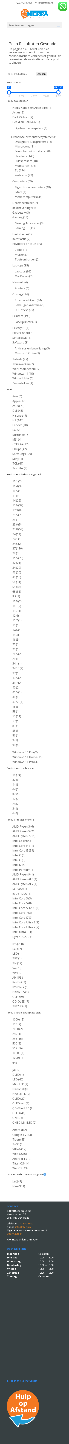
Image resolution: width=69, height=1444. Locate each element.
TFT (17, 958)
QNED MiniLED (24, 1123)
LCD (17, 949)
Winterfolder (22, 378)
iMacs (20, 192)
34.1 (17, 663)
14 (16, 500)
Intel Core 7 (22, 913)
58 (15, 711)
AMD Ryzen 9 (23, 874)
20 (15, 644)
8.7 (16, 596)
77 (15, 721)
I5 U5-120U (21, 894)
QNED (18, 1118)
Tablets (20, 359)
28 (15, 553)
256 (17, 1039)
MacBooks (24, 276)
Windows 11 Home (27, 757)
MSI (16, 439)
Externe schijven (28, 300)
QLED (18, 1113)
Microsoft (20, 435)
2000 (17, 1029)
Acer (17, 396)
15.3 (17, 635)
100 (16, 606)
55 (16, 587)
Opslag (20, 294)
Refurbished (22, 333)
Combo (21, 250)
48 (15, 707)
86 (15, 735)
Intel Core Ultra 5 (25, 922)
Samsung (22, 454)
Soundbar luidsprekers (33, 151)
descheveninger (24, 208)
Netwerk (20, 282)
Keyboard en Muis (27, 244)
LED (17, 954)
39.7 (17, 683)
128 (16, 1024)
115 (16, 611)
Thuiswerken (23, 364)
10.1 (17, 481)
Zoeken (41, 73)
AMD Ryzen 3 (23, 826)
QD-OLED (20, 1001)
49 (16, 577)
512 (17, 1048)
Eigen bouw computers (33, 187)
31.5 (17, 558)
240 (16, 1034)
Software (20, 342)
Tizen (18, 1139)
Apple (18, 401)
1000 (18, 1019)
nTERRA (20, 444)
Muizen (21, 255)
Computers (22, 181)
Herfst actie (22, 234)
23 (15, 520)
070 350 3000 (25, 2)
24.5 (17, 544)
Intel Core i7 (22, 918)
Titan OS (20, 1163)
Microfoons (25, 146)
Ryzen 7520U (22, 937)
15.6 (17, 505)
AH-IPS (18, 977)
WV (17, 973)
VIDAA (19, 1149)
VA (16, 968)
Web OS (19, 1154)
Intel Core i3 (23, 846)
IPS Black (20, 987)
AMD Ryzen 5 (23, 831)
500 (16, 1043)
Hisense (19, 415)
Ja (16, 1070)
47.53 (17, 702)
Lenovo (20, 425)
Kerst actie (21, 239)
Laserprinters (26, 322)
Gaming (20, 217)
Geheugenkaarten (29, 305)
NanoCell (20, 1089)
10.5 (17, 491)
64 (15, 789)
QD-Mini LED (22, 1108)
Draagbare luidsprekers (33, 142)
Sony (17, 459)
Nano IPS (20, 992)
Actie (18, 112)
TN (17, 963)
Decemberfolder (25, 203)
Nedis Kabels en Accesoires (32, 108)
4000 (17, 1058)
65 (16, 592)
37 (15, 673)
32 (16, 563)
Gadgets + (21, 212)
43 (16, 572)
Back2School (22, 117)
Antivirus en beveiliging (32, 348)
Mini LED (20, 1084)
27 (17, 548)
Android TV (21, 1159)
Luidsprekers (26, 161)
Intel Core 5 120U (25, 908)
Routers (22, 288)
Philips (19, 449)
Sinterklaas (21, 338)
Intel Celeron (22, 841)
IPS (18, 944)
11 (15, 496)
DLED (18, 1075)
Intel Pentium (23, 870)
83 (15, 726)
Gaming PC (25, 228)
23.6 (17, 524)
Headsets (24, 156)
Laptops (20, 265)
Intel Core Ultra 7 (25, 927)
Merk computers (28, 197)
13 (15, 625)
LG (16, 430)
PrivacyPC (20, 328)
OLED (18, 997)
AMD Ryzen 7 (23, 836)
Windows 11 (23, 374)
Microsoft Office (27, 353)
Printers (21, 316)
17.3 (17, 510)
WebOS (20, 1168)
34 (16, 568)
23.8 (17, 529)
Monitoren (25, 166)
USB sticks (24, 310)
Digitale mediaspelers (31, 128)
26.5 (17, 654)
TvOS (17, 1144)
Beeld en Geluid (26, 122)
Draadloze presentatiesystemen (34, 137)
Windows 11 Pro (25, 762)
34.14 (17, 668)
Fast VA (19, 982)
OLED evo (20, 1103)
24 (16, 534)
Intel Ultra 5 (22, 932)
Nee (18, 1186)
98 (15, 745)
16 (15, 639)
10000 (18, 1053)
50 (16, 582)
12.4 (17, 615)
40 (15, 687)
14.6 (17, 630)
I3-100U (19, 889)
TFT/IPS (19, 1006)
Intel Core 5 (22, 903)
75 (16, 716)
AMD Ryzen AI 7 (24, 884)
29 (15, 659)
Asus (18, 406)
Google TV (22, 1135)
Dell (17, 411)
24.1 (17, 539)
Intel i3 (18, 855)
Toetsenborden (27, 259)
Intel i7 (18, 865)
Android (19, 1130)
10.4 (17, 486)
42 (15, 697)
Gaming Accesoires (29, 223)
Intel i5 (18, 860)
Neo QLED (21, 1094)
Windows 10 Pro (25, 752)
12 (15, 799)
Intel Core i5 (23, 850)
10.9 (17, 601)
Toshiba (19, 468)
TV (20, 170)
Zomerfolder (22, 383)
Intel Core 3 (22, 898)
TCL (17, 463)
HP (17, 420)
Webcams (24, 175)
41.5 (17, 692)
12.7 (17, 620)
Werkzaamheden (26, 369)
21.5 (17, 515)
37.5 (17, 678)
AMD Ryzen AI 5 (24, 879)
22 (15, 649)
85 (15, 731)
